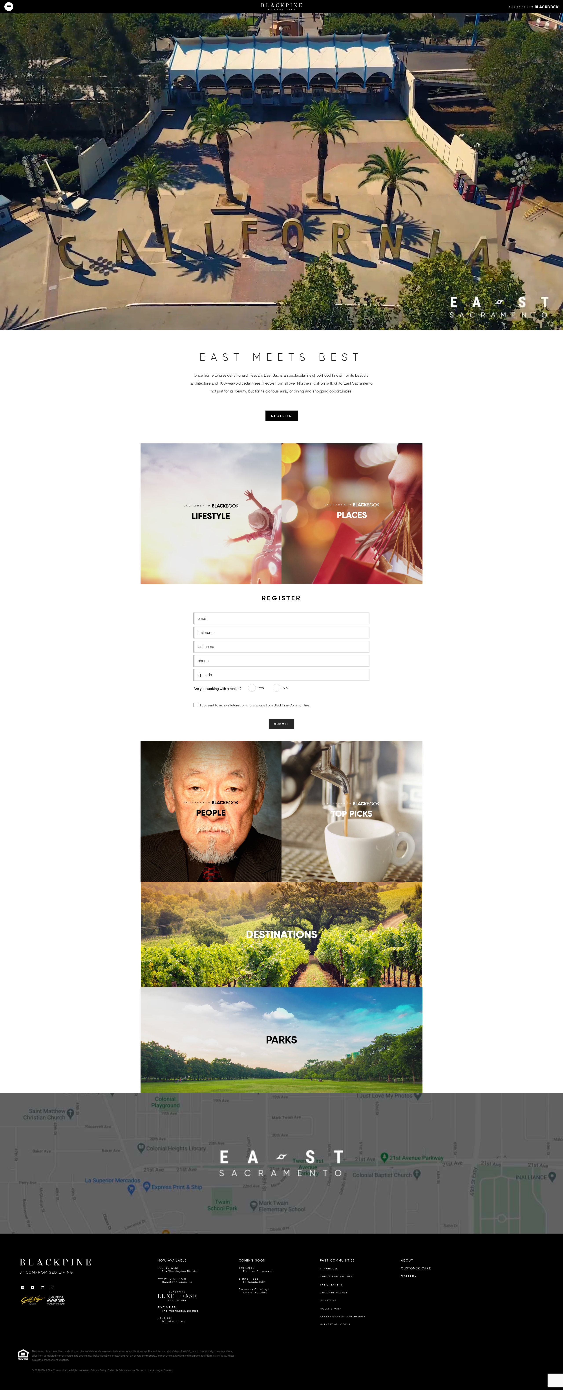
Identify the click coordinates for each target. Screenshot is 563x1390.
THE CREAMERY (331, 1284)
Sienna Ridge (252, 1280)
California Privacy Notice (121, 1370)
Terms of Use (143, 1370)
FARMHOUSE (329, 1268)
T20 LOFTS (257, 1270)
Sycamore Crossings (254, 1291)
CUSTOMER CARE (416, 1268)
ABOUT (407, 1260)
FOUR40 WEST (178, 1270)
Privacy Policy (98, 1370)
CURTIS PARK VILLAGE (336, 1276)
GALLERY (409, 1276)
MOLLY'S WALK (331, 1308)
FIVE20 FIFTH (178, 1309)
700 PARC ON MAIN (175, 1280)
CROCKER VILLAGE (334, 1292)
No (285, 687)
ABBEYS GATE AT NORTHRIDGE (343, 1316)
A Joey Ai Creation (162, 1370)
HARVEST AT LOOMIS (335, 1324)
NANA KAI (172, 1320)
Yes (261, 687)
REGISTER (281, 416)
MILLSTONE (328, 1300)
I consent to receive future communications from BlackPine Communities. (255, 705)
